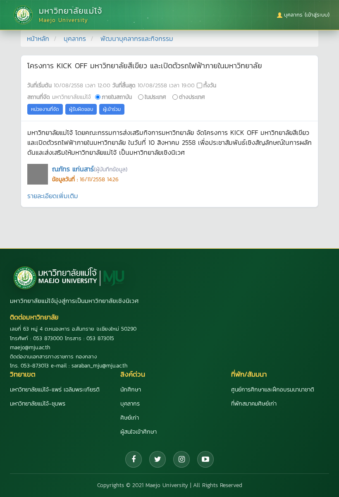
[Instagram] (181, 459)
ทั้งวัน (209, 85)
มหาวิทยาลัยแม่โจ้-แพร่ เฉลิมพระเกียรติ (55, 389)
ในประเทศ (155, 97)
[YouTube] (205, 459)
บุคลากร (75, 38)
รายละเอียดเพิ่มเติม (52, 196)
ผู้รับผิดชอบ (81, 109)
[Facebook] (133, 459)
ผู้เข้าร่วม (112, 109)
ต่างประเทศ (192, 97)
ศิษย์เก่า (129, 417)
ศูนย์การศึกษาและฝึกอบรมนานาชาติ (272, 389)
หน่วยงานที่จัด (45, 109)
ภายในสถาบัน (117, 97)
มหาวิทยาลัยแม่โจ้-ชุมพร (37, 403)
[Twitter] (157, 459)
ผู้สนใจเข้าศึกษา (138, 431)
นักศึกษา (130, 389)
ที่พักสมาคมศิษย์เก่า (254, 403)
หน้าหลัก (38, 38)
